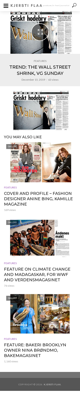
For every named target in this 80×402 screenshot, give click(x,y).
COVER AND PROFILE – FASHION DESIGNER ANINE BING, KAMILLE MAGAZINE (38, 199)
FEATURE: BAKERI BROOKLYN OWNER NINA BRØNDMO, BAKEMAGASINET (35, 350)
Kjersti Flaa (52, 384)
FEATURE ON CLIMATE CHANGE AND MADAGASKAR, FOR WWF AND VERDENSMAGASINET (37, 274)
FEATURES (40, 61)
